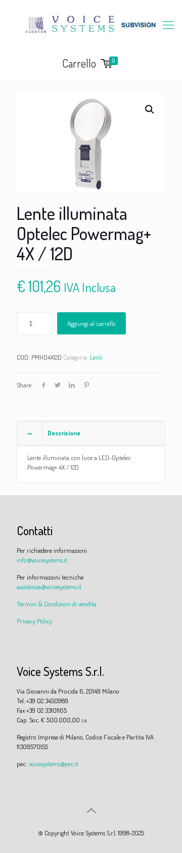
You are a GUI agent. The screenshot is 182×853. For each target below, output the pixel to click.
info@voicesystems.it (42, 560)
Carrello (88, 64)
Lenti (96, 357)
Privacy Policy (34, 621)
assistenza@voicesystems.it (49, 587)
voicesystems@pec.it (53, 764)
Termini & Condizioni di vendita (57, 604)
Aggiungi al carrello (91, 323)
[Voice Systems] (91, 24)
